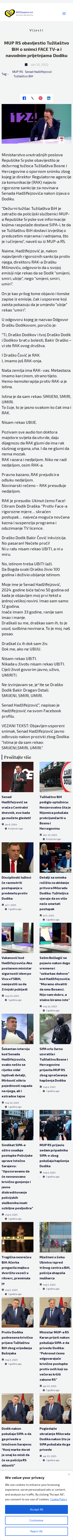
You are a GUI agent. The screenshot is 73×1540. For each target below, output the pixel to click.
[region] (36, 1505)
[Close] (68, 1474)
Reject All (36, 1531)
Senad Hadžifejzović (38, 71)
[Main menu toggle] (64, 14)
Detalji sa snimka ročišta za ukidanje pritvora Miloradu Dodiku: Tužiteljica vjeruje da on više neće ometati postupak (54, 893)
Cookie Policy (58, 1499)
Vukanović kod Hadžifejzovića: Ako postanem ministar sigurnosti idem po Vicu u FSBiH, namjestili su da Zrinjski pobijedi (17, 973)
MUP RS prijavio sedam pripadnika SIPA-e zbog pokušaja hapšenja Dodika (54, 1155)
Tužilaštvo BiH (23, 76)
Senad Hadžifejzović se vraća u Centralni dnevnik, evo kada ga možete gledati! (16, 807)
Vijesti (36, 30)
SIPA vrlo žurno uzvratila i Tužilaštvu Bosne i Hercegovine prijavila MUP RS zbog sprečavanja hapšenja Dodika (54, 1064)
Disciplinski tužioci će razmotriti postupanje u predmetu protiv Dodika (16, 887)
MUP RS (17, 71)
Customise (36, 1520)
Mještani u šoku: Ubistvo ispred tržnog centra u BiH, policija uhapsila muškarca (55, 1267)
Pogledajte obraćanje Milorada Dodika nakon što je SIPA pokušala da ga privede (55, 1438)
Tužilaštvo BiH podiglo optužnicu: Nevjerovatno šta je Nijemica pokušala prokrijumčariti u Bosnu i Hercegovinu (55, 812)
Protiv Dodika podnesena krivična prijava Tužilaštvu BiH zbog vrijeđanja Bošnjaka (17, 1342)
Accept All (36, 1509)
